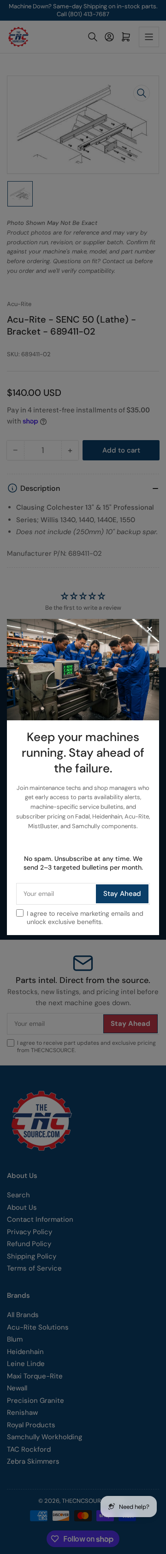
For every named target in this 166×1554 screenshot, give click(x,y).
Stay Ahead (122, 893)
